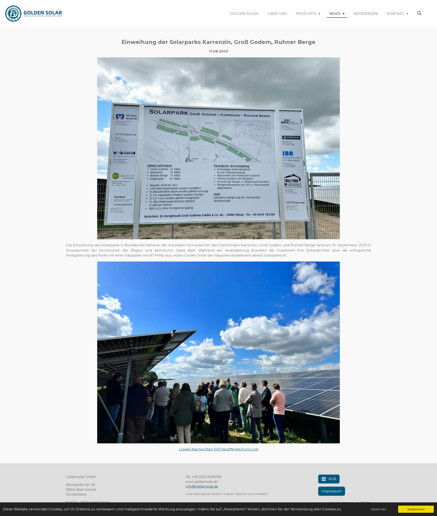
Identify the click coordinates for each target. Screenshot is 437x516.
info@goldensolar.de (202, 486)
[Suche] (419, 13)
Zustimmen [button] (416, 509)
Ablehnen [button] (378, 509)
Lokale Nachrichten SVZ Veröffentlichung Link (218, 449)
